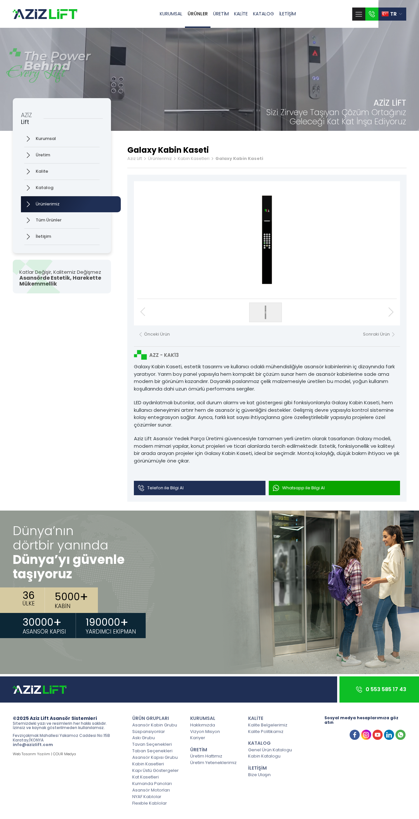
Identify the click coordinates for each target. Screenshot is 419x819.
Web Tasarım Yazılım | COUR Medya (44, 754)
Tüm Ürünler (49, 220)
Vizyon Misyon (205, 731)
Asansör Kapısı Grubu (155, 757)
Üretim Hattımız (206, 756)
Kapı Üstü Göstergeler (155, 770)
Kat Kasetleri (145, 777)
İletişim (43, 236)
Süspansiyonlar (148, 731)
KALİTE (241, 13)
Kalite (42, 171)
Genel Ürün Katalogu (270, 750)
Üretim (43, 155)
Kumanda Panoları (152, 783)
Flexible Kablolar (149, 803)
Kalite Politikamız (265, 731)
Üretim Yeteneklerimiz (213, 762)
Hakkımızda (202, 725)
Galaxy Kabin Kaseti (239, 158)
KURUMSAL (171, 13)
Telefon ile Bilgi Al (165, 488)
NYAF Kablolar (146, 796)
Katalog (44, 187)
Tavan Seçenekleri (152, 744)
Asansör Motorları (151, 790)
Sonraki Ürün (376, 334)
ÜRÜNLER (198, 13)
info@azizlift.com (33, 744)
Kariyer (197, 738)
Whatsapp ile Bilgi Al (303, 488)
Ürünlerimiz (48, 204)
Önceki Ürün (157, 334)
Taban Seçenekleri (152, 751)
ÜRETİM (221, 13)
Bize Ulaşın (259, 774)
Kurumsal (46, 138)
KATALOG (263, 13)
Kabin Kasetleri (194, 158)
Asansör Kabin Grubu (154, 725)
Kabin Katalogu (264, 756)
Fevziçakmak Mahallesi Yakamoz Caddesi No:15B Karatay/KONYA (61, 737)
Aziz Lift (134, 158)
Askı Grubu (143, 738)
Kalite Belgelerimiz (267, 725)
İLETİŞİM (287, 13)
